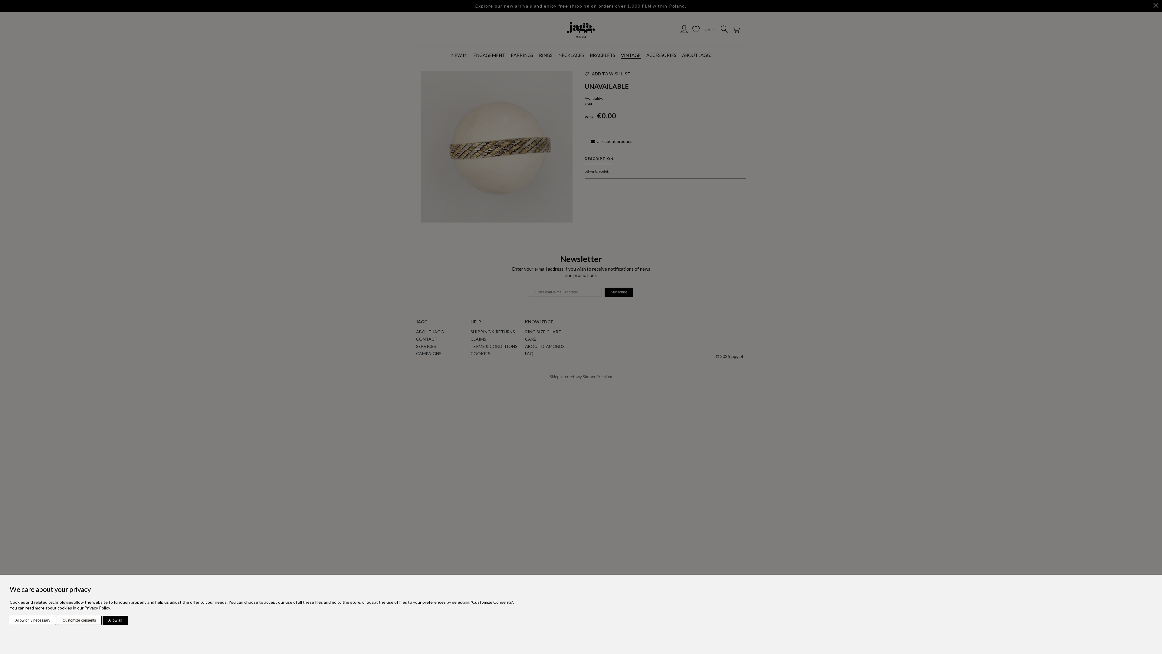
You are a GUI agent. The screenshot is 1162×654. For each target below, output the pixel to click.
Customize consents (79, 620)
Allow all (115, 620)
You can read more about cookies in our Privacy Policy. (60, 607)
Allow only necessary (32, 620)
